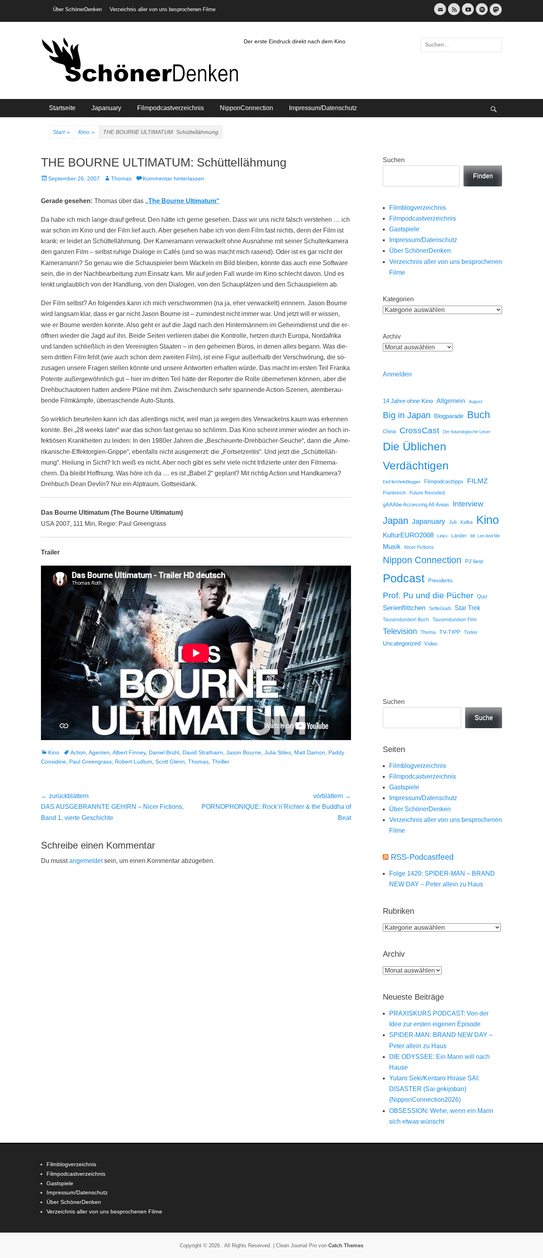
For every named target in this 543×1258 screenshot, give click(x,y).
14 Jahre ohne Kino (408, 400)
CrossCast (419, 430)
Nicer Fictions (419, 547)
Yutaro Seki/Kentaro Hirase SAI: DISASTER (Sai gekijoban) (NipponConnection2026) (434, 1089)
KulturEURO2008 (408, 535)
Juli (453, 522)
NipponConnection (246, 108)
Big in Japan (407, 415)
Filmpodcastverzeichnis (170, 108)
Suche (484, 717)
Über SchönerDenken (77, 9)
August (475, 401)
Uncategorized (402, 643)
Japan (395, 520)
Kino (86, 132)
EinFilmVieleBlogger (402, 481)
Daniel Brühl (164, 752)
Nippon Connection (422, 560)
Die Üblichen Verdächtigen (416, 455)
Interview (468, 504)
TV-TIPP (449, 632)
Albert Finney (128, 752)
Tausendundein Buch (406, 619)
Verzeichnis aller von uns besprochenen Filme (162, 9)
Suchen (394, 160)
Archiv (392, 336)
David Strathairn (202, 752)
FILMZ (477, 481)
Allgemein (450, 400)
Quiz (482, 596)
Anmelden (397, 374)
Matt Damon (309, 752)
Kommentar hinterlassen (173, 178)
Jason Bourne (243, 752)
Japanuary (106, 108)
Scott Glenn (170, 761)
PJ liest (474, 561)
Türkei (470, 632)
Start (61, 132)
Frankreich (394, 492)
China (389, 431)
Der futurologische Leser (467, 431)
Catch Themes (345, 1245)
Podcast (404, 578)
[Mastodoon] (495, 14)
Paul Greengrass (90, 761)
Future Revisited (427, 492)
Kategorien (398, 299)
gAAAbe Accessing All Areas (416, 505)
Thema (428, 632)
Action (78, 752)
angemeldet (86, 860)
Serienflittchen (404, 608)
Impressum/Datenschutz (323, 108)
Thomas (121, 178)
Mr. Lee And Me (485, 535)
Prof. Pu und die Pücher (428, 595)
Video (430, 644)
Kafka (466, 522)
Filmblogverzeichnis (417, 207)
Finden (483, 176)
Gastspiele (404, 229)
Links (442, 535)
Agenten (99, 752)
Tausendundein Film (454, 619)
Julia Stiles (277, 752)
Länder (459, 536)
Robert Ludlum (133, 761)
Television (400, 631)
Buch (478, 414)
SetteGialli (440, 608)
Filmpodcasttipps (443, 482)
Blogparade (448, 416)
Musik (392, 546)
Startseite (62, 108)
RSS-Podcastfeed (422, 857)
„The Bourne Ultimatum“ (182, 201)
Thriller (220, 761)
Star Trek (467, 608)
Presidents (440, 580)
